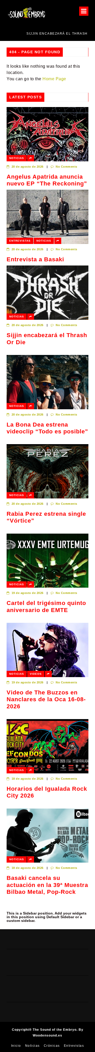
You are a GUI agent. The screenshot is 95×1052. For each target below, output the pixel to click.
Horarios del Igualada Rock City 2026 (47, 792)
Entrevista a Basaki (35, 259)
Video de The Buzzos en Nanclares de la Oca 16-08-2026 (46, 699)
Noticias (16, 158)
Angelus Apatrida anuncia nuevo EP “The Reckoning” (47, 180)
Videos (36, 673)
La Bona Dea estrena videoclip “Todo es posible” (47, 428)
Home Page (54, 79)
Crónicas (52, 1046)
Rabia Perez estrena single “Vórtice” (46, 517)
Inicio (16, 1046)
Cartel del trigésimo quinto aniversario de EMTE (46, 606)
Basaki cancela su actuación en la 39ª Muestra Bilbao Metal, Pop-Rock (47, 885)
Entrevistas (20, 240)
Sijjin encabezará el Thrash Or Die (45, 33)
